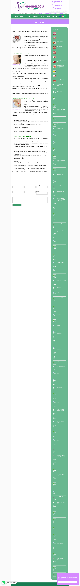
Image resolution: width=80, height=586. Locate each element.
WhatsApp (14, 189)
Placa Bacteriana (59, 46)
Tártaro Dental (59, 185)
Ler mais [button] (60, 578)
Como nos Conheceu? (28, 189)
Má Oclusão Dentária (60, 117)
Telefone (26, 185)
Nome (13, 185)
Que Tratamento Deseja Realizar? (41, 190)
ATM (57, 123)
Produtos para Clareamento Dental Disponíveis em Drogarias (61, 76)
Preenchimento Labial (60, 269)
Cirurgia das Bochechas (60, 262)
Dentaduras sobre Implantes (61, 280)
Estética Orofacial (59, 274)
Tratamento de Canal (60, 51)
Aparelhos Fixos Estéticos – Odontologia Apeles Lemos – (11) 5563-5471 (61, 332)
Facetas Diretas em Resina (61, 379)
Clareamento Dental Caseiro (61, 134)
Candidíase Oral (59, 319)
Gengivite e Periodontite (60, 79)
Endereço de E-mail (40, 185)
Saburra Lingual (59, 387)
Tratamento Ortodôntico (60, 174)
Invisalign (58, 361)
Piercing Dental (59, 325)
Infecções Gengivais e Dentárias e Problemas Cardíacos (60, 66)
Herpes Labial (59, 314)
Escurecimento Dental (60, 180)
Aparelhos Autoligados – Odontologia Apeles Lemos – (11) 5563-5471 (61, 348)
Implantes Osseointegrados (61, 168)
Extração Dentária (59, 91)
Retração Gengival (60, 292)
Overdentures (59, 287)
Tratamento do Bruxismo (60, 223)
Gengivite (58, 32)
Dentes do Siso (59, 491)
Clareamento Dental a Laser (61, 141)
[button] (3, 582)
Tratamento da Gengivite (60, 191)
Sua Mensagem (15, 196)
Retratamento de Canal (60, 566)
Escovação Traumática (60, 496)
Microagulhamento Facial (61, 366)
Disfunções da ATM (60, 128)
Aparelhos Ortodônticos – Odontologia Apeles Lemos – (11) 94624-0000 (61, 199)
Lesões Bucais (59, 240)
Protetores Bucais (59, 70)
